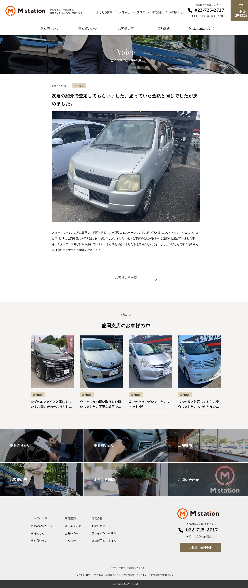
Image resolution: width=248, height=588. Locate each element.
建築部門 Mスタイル (104, 540)
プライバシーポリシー (105, 533)
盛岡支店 (37, 394)
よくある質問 (104, 12)
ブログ (141, 12)
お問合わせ (176, 12)
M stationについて (202, 28)
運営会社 (157, 12)
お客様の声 (126, 28)
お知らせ (124, 12)
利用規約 (156, 575)
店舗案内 (164, 28)
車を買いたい (87, 28)
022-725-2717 (209, 10)
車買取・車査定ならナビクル (131, 568)
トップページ (39, 518)
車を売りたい (49, 28)
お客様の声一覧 (126, 277)
